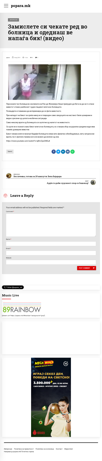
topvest (10, 151)
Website (8, 258)
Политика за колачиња (45, 449)
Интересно (13, 20)
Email (8, 248)
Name (8, 239)
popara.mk (21, 5)
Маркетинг (68, 449)
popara (8, 57)
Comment (10, 211)
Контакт (59, 449)
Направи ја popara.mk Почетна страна (19, 452)
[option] (51, 82)
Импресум (8, 449)
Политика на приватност (24, 449)
